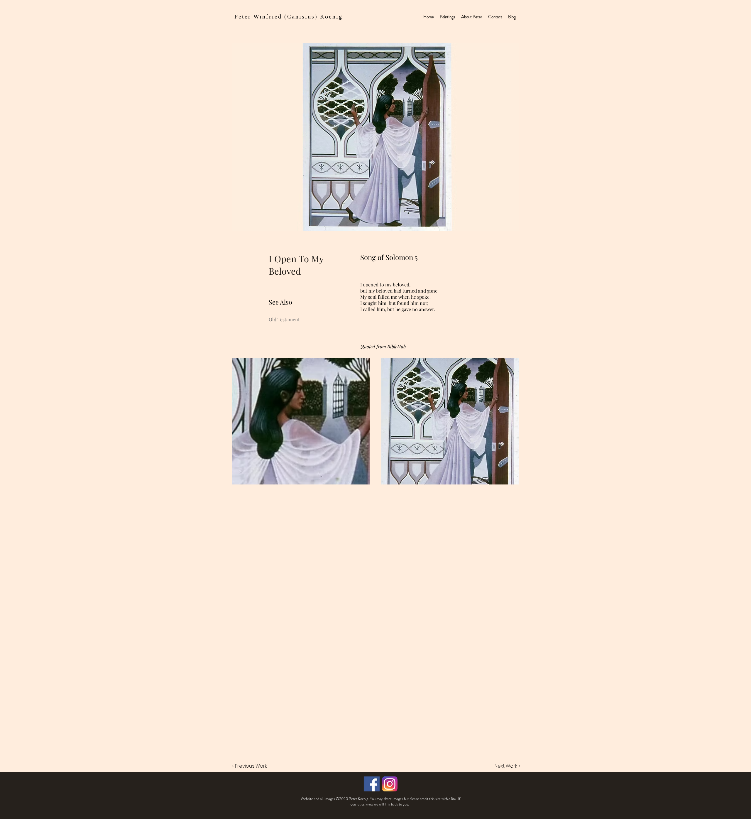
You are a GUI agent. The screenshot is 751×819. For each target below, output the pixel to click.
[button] (301, 421)
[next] (508, 424)
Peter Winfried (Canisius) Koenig (288, 16)
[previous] (242, 424)
